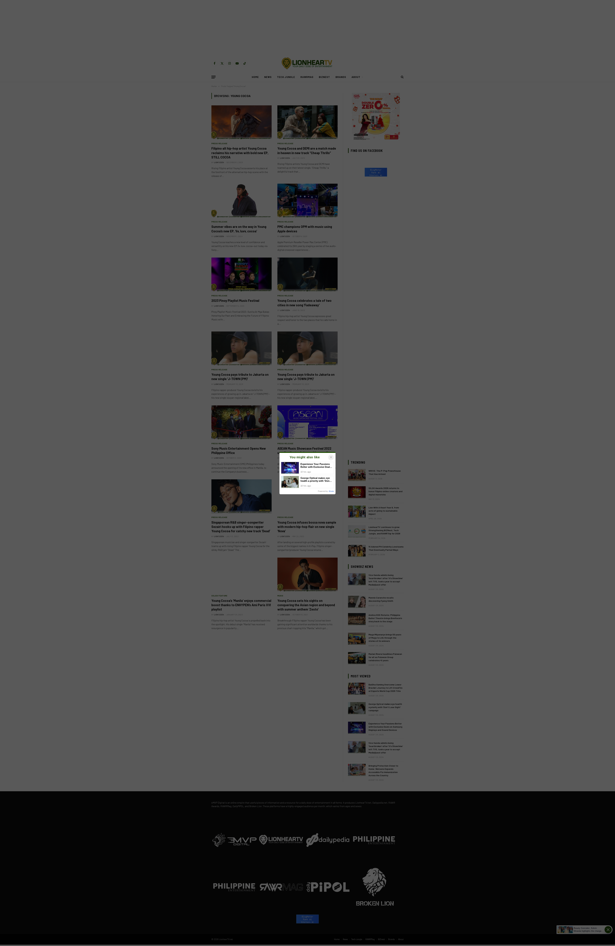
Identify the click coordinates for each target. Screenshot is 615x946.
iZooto (331, 491)
